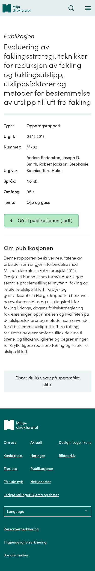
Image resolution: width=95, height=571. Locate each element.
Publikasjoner (41, 468)
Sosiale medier (16, 555)
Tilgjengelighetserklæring (25, 542)
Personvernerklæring (21, 529)
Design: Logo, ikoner (76, 442)
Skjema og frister (44, 494)
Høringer (37, 455)
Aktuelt (36, 442)
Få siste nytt (13, 481)
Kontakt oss (13, 455)
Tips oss (10, 468)
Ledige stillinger (17, 494)
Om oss (10, 442)
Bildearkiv (67, 455)
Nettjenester (40, 481)
